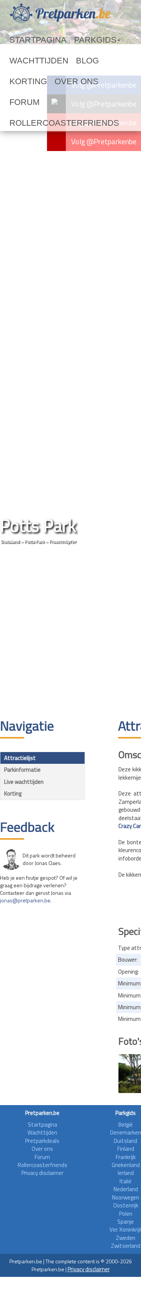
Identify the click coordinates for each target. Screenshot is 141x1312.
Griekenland (126, 1165)
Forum (53, 81)
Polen (125, 1213)
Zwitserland (125, 1245)
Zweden (125, 1237)
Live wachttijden (24, 781)
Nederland (126, 1189)
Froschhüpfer (62, 541)
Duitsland (10, 541)
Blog (64, 61)
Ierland (126, 1173)
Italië (126, 1181)
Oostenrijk (125, 1205)
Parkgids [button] (69, 40)
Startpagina (28, 40)
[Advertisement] (70, 632)
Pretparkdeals (42, 1140)
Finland (125, 1148)
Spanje (125, 1221)
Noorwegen (125, 1197)
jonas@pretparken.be (25, 900)
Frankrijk (126, 1157)
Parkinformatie (22, 769)
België (125, 1124)
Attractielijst (20, 758)
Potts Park (34, 541)
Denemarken (125, 1132)
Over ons (23, 81)
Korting (91, 61)
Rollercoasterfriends (44, 102)
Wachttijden (29, 61)
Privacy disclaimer (42, 1173)
